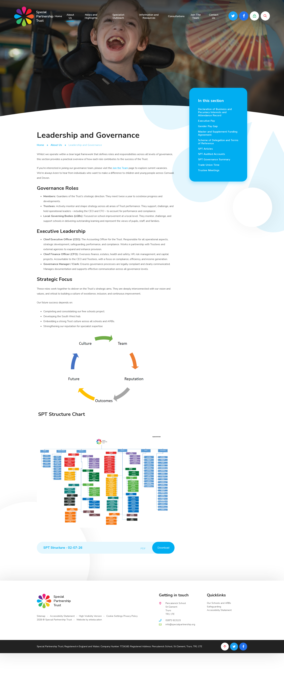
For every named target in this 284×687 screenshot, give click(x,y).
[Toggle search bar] (265, 16)
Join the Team (120, 168)
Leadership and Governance (85, 144)
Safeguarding (214, 606)
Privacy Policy (130, 616)
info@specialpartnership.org (180, 624)
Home (40, 144)
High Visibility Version (90, 616)
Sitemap (41, 616)
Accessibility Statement (62, 616)
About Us (56, 144)
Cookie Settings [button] (114, 616)
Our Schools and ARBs (219, 603)
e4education (95, 619)
